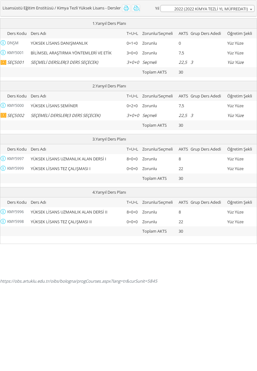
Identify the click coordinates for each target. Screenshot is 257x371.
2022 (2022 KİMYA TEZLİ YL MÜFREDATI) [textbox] (211, 9)
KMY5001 (15, 52)
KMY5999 (15, 168)
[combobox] (207, 8)
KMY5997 (15, 158)
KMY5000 (15, 105)
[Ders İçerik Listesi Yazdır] (136, 8)
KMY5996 (15, 211)
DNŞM (12, 43)
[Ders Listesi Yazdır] (126, 8)
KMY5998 (15, 221)
